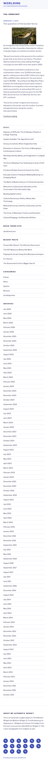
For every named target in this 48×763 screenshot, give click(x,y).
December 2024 (9, 391)
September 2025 (10, 350)
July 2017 (7, 577)
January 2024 (8, 427)
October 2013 (8, 640)
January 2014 (8, 627)
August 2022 (8, 500)
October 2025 (8, 345)
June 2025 (7, 364)
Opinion (6, 286)
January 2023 (8, 477)
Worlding (12, 3)
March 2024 (8, 423)
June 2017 (7, 581)
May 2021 (7, 554)
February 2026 (9, 327)
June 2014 (7, 604)
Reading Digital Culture (12, 194)
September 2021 (10, 545)
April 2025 (7, 373)
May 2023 (7, 459)
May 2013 (7, 663)
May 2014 (7, 609)
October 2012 (8, 695)
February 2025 (9, 382)
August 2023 (8, 450)
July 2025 (7, 359)
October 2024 (8, 400)
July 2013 (7, 654)
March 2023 (8, 468)
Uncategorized (9, 295)
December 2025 (9, 336)
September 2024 (10, 404)
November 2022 (9, 486)
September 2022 (10, 495)
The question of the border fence (20, 23)
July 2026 (7, 309)
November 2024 (9, 395)
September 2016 (10, 586)
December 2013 (9, 631)
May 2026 (7, 318)
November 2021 (9, 541)
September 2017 (10, 568)
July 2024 (7, 414)
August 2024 (8, 409)
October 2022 (8, 491)
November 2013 (9, 636)
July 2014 (7, 600)
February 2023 (9, 473)
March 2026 (8, 323)
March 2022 (8, 522)
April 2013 (7, 668)
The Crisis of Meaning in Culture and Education (21, 213)
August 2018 (8, 563)
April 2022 (7, 518)
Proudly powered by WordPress (14, 758)
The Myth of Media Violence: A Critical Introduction (23, 182)
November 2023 (9, 436)
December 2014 (9, 590)
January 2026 (8, 332)
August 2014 (8, 595)
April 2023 (7, 463)
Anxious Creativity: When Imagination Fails (20, 144)
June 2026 (7, 314)
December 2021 (9, 536)
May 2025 (7, 368)
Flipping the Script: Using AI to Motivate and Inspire (23, 254)
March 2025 (8, 377)
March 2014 (8, 618)
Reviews (6, 291)
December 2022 (9, 482)
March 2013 (8, 672)
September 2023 (10, 445)
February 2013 (9, 677)
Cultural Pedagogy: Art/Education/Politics (19, 218)
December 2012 (9, 686)
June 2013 (7, 658)
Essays (6, 277)
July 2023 (7, 454)
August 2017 (8, 572)
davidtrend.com (9, 231)
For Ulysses (8, 259)
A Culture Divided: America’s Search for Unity (21, 170)
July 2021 (7, 550)
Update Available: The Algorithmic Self (18, 139)
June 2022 (7, 509)
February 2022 (9, 527)
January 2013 (8, 681)
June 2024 (7, 418)
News (5, 282)
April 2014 (7, 613)
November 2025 (9, 341)
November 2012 (9, 690)
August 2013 (8, 649)
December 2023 (9, 432)
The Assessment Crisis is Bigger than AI (19, 263)
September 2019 (10, 559)
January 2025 (8, 386)
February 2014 (9, 622)
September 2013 (10, 645)
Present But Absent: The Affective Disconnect (21, 245)
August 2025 (8, 354)
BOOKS (6, 127)
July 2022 (7, 504)
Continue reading (10, 116)
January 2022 (8, 531)
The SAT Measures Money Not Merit (17, 250)
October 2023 (8, 441)
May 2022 (7, 513)
